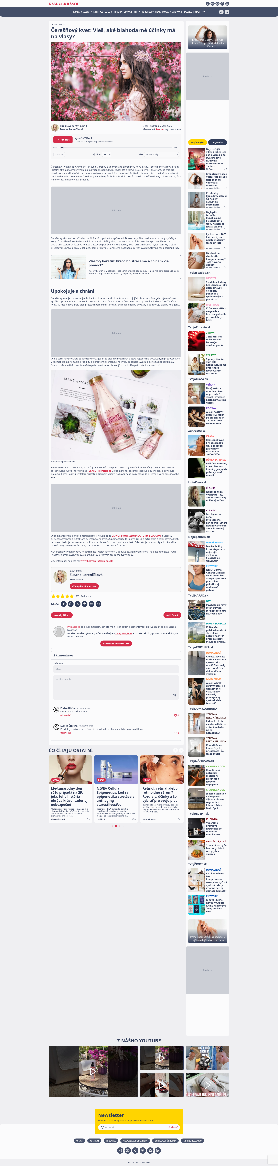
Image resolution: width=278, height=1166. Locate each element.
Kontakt (94, 1140)
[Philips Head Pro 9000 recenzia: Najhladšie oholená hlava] (207, 1058)
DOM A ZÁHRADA (216, 623)
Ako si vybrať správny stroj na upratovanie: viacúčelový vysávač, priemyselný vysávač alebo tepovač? (215, 693)
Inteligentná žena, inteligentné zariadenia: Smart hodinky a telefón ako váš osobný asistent (216, 523)
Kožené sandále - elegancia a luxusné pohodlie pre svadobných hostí (216, 314)
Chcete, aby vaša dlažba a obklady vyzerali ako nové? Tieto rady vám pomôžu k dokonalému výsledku (216, 665)
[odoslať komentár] (175, 695)
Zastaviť (59, 154)
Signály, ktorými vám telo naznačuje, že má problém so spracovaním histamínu (216, 366)
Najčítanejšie (197, 142)
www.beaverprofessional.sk (97, 561)
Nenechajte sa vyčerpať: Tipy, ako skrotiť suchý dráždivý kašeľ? (216, 496)
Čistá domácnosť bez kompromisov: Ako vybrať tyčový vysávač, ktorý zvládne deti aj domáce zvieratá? (216, 882)
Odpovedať (65, 715)
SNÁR (158, 12)
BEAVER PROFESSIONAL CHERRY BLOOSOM (136, 535)
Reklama (111, 1140)
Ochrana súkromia (165, 1140)
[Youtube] (213, 4)
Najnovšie (218, 142)
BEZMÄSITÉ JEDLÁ (216, 841)
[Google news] (150, 1150)
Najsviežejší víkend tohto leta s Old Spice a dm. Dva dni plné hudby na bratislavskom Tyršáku (216, 158)
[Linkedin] (227, 4)
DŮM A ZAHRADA (216, 459)
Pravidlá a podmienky (135, 1140)
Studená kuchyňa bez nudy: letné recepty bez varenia (216, 849)
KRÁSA (76, 12)
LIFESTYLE (98, 12)
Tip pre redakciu (192, 1140)
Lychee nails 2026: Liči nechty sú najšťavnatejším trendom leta (216, 238)
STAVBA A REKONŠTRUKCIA (216, 716)
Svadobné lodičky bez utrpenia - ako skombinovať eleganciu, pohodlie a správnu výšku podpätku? (216, 291)
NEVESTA (211, 278)
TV (203, 12)
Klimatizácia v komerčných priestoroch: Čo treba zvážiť (215, 749)
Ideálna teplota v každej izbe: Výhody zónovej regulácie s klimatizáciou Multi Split (216, 801)
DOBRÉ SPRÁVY (215, 542)
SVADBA (188, 12)
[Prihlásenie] (221, 12)
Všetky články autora (84, 586)
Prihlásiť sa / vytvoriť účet (116, 643)
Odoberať (173, 1127)
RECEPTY (118, 12)
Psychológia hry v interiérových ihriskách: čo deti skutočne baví (216, 609)
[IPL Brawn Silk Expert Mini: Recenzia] (207, 1085)
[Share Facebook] (64, 604)
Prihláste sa (73, 626)
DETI (208, 601)
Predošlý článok (62, 615)
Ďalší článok (172, 615)
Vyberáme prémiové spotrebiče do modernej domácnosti (214, 828)
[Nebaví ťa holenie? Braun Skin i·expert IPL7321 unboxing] (161, 1085)
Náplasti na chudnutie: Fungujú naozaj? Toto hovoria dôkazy (216, 259)
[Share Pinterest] (84, 604)
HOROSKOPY (147, 12)
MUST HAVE (212, 304)
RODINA (211, 408)
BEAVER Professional (100, 470)
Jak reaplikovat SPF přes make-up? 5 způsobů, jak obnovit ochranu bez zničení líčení (215, 447)
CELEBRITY (86, 12)
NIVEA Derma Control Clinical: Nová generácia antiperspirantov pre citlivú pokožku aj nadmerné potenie (216, 579)
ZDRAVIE (128, 12)
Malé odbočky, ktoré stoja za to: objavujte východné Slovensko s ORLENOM (216, 553)
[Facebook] (208, 4)
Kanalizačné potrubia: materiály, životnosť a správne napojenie (213, 777)
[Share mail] (98, 604)
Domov (54, 24)
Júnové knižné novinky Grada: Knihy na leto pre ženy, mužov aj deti (216, 905)
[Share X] (78, 604)
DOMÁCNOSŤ (213, 652)
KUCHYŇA (212, 819)
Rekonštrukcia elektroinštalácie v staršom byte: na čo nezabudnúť (216, 727)
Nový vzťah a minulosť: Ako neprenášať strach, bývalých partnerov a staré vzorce (216, 395)
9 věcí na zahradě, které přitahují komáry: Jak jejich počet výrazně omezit (216, 469)
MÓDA (165, 12)
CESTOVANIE (176, 12)
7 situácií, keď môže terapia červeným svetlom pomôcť (215, 341)
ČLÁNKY (210, 488)
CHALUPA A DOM (215, 766)
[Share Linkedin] (91, 604)
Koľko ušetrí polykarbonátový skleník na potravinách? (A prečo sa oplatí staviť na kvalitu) (216, 634)
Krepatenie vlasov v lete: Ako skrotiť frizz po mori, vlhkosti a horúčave (216, 180)
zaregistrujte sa (123, 633)
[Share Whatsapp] (71, 604)
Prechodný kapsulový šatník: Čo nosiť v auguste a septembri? (216, 199)
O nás (79, 1140)
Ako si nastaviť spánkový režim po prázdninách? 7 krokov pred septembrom (215, 417)
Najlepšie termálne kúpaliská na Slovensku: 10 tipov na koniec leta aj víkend (215, 219)
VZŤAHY (108, 12)
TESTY (137, 12)
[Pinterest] (222, 4)
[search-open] (227, 12)
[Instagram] (217, 4)
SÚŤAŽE (197, 12)
